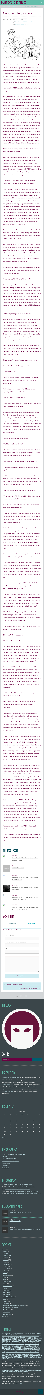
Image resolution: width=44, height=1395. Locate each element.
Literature (5, 1260)
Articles (7, 1266)
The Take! (4, 1156)
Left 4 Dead (6, 1290)
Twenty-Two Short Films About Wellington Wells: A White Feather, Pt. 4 (25, 888)
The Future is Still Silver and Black (24, 22)
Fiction (25, 19)
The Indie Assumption (18, 868)
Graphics (5, 1253)
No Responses (19, 24)
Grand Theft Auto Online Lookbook (10, 1161)
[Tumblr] (8, 1054)
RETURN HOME (23, 996)
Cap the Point (5, 1167)
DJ (28, 24)
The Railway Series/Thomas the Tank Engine (14, 1305)
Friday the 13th (7, 1281)
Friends (5, 1283)
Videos (5, 1273)
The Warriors (6, 1312)
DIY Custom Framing (15, 1221)
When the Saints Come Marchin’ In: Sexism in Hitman (18, 1184)
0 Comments (12, 923)
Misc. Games (6, 1292)
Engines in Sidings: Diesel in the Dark (28, 988)
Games (5, 1251)
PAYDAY (5, 1301)
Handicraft (5, 1257)
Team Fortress (7, 1309)
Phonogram (6, 1303)
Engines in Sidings (6, 1089)
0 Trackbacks (31, 923)
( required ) (9, 935)
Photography (7, 1255)
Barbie (4, 1277)
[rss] (4, 1054)
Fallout (4, 1279)
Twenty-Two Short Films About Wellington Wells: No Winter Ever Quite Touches (26, 908)
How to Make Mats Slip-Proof (25, 1229)
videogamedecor (6, 1163)
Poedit (7, 1091)
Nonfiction (6, 1264)
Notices (4, 1316)
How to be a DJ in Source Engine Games (21, 1212)
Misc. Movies (6, 1294)
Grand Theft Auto (7, 1286)
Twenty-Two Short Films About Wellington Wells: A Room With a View (25, 879)
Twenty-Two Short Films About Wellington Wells (13, 1154)
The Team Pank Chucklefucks (9, 1158)
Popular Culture (6, 1275)
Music (4, 1299)
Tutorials (7, 1268)
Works (3, 1249)
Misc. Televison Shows (9, 1296)
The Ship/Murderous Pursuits (10, 1307)
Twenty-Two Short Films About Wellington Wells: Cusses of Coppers (25, 859)
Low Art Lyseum (6, 1084)
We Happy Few (7, 1314)
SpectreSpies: (17, 1189)
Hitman (5, 1288)
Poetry (6, 1270)
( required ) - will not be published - (16, 942)
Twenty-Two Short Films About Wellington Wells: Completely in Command (25, 898)
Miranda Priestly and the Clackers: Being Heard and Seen (24, 1191)
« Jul (3, 1137)
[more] (27, 1367)
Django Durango (13, 2)
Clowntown (4, 1165)
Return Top (40, 1391)
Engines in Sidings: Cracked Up (14, 984)
